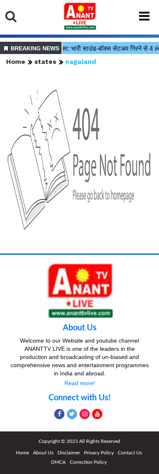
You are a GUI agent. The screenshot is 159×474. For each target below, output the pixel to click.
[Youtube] (97, 414)
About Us (80, 328)
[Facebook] (59, 414)
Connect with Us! (80, 398)
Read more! (79, 383)
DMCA (58, 462)
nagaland (80, 61)
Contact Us (130, 452)
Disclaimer (68, 452)
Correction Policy (88, 462)
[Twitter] (72, 414)
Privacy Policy (99, 452)
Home (15, 61)
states (45, 61)
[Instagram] (85, 414)
